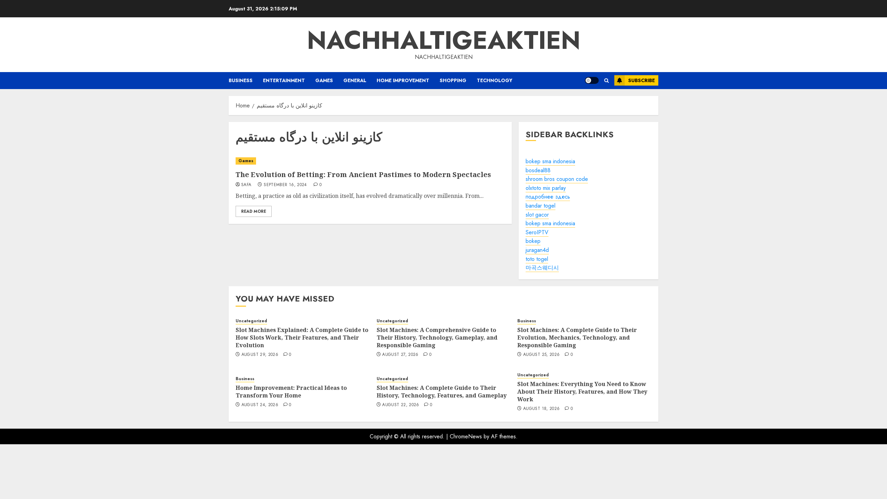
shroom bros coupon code (557, 179)
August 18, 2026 (541, 409)
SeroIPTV (537, 232)
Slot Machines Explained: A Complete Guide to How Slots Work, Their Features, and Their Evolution (302, 337)
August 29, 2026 (259, 355)
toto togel (537, 259)
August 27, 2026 (400, 355)
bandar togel (540, 206)
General (354, 80)
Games (324, 80)
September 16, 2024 (285, 185)
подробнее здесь (548, 197)
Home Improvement (403, 80)
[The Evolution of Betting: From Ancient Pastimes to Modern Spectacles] (370, 161)
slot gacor (537, 215)
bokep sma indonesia (550, 161)
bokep (533, 241)
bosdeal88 (538, 170)
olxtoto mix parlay (546, 188)
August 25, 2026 (541, 355)
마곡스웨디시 (542, 268)
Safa (246, 185)
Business (241, 80)
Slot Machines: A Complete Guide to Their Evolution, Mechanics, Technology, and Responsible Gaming (577, 337)
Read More (253, 211)
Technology (494, 80)
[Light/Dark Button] (592, 80)
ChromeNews (466, 436)
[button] (606, 80)
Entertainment (284, 80)
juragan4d (537, 250)
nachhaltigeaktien (443, 40)
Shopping (453, 80)
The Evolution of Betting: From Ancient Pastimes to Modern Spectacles (363, 174)
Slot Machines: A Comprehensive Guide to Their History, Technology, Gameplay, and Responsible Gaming (437, 337)
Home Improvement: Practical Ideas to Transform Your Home (291, 391)
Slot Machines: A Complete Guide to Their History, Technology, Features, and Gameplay (442, 391)
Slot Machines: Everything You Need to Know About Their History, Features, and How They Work (582, 391)
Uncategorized (251, 321)
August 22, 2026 (400, 405)
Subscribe (641, 80)
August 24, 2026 (259, 405)
